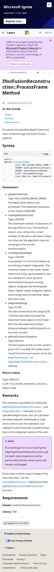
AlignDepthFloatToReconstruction (27, 361)
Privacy (20, 559)
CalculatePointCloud (13, 482)
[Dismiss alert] (49, 4)
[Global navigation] (3, 32)
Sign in (48, 32)
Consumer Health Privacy (15, 563)
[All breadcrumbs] (5, 72)
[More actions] (49, 72)
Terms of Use (39, 563)
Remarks (9, 118)
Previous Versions (28, 554)
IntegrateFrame (11, 411)
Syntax (8, 114)
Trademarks (8, 567)
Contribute (7, 559)
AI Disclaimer (9, 554)
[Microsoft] (27, 33)
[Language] (43, 72)
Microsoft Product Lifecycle (22, 48)
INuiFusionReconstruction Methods (19, 72)
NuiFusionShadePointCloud (26, 486)
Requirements (12, 122)
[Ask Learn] (37, 72)
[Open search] (40, 32)
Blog (43, 554)
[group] (27, 169)
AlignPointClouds (18, 357)
